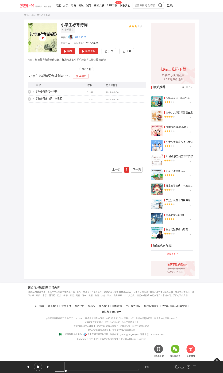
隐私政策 (117, 305)
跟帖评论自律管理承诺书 (99, 330)
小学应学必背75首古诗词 (179, 141)
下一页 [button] (137, 169)
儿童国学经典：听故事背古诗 (182, 185)
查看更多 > (172, 253)
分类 (65, 5)
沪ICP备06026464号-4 (84, 326)
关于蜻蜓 (39, 305)
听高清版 (90, 51)
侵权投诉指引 (151, 305)
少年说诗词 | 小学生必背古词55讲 (184, 98)
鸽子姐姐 (80, 36)
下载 (128, 51)
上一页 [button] (116, 169)
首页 (26, 15)
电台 (73, 5)
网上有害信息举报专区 (97, 334)
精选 (58, 5)
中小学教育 (68, 29)
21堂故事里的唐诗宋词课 (179, 156)
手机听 (82, 76)
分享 (110, 51)
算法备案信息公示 (111, 311)
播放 (69, 51)
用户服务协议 (133, 305)
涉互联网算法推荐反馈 (174, 305)
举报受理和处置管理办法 (123, 330)
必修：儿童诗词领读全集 (179, 112)
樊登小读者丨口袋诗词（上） (182, 200)
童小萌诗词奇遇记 (175, 214)
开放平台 (79, 305)
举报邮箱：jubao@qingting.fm (124, 334)
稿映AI (91, 305)
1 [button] (126, 169)
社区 (81, 5)
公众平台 (66, 305)
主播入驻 (99, 5)
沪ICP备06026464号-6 (107, 326)
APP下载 (112, 5)
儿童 (32, 15)
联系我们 (125, 5)
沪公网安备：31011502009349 (134, 326)
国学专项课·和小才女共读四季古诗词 (186, 127)
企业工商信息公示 (130, 322)
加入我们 (104, 305)
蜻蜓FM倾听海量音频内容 (44, 287)
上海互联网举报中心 (72, 334)
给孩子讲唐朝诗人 (175, 171)
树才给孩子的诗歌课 (177, 229)
